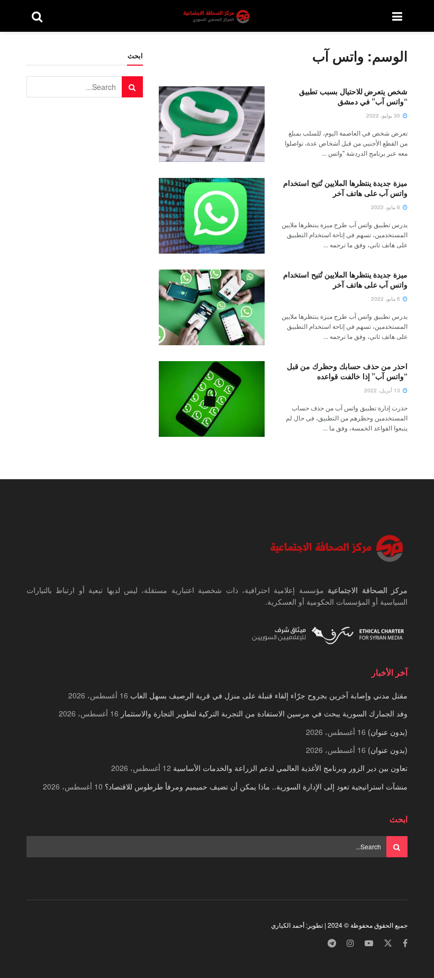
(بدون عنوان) (388, 731)
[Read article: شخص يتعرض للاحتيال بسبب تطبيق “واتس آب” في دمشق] (212, 124)
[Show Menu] (397, 16)
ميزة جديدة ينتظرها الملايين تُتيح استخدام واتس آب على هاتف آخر (345, 188)
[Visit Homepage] (217, 16)
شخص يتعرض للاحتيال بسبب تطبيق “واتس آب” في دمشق (353, 96)
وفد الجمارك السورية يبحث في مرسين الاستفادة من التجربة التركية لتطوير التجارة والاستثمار (264, 713)
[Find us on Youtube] (369, 943)
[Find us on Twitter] (388, 943)
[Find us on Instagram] (350, 943)
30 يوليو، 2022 (384, 115)
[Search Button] (37, 16)
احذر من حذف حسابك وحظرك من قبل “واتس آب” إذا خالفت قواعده (347, 371)
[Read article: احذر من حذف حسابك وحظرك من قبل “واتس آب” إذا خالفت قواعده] (212, 399)
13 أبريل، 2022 (383, 390)
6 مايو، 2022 (386, 207)
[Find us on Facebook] (405, 943)
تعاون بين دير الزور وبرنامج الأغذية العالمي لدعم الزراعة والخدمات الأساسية (290, 767)
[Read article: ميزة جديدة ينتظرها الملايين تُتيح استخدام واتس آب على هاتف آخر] (212, 216)
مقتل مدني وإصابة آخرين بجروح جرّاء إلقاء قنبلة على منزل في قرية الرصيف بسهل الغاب (269, 695)
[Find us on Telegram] (332, 943)
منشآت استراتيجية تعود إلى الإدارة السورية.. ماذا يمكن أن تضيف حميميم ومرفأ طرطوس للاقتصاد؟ (256, 786)
